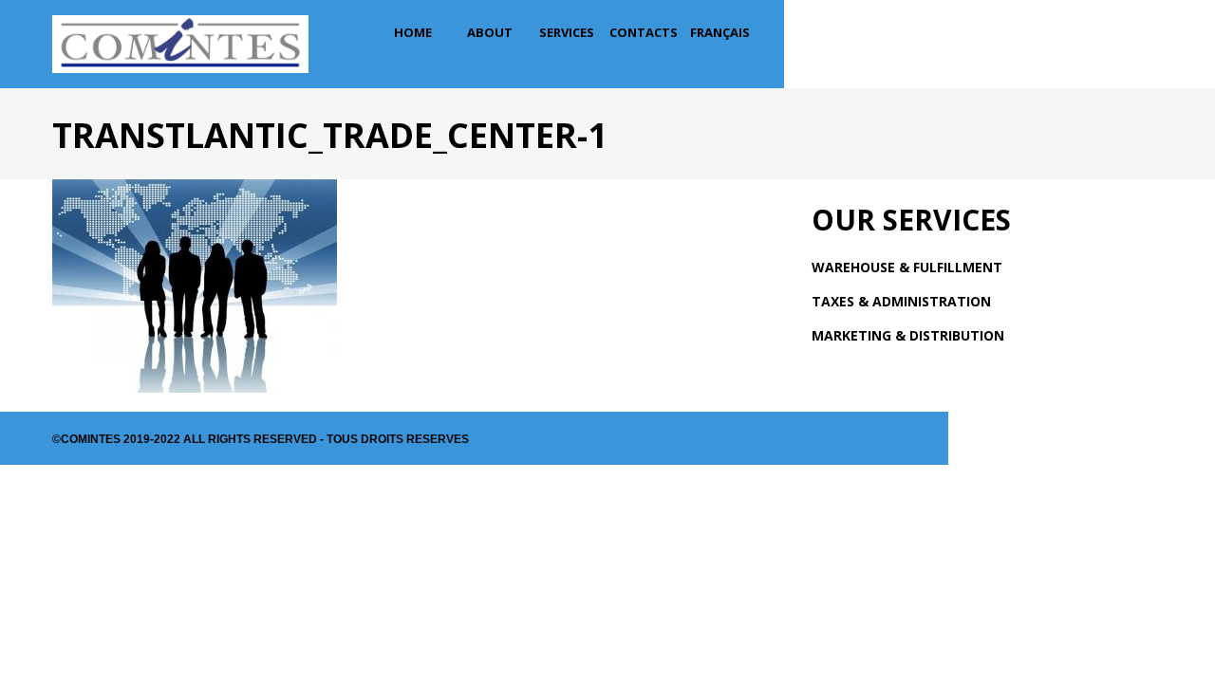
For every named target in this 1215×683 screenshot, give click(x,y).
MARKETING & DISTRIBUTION (908, 335)
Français (720, 32)
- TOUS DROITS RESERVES (393, 439)
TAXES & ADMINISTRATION (901, 301)
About (490, 32)
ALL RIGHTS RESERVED (250, 439)
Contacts (643, 32)
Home (413, 32)
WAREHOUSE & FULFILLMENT (907, 267)
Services (566, 32)
